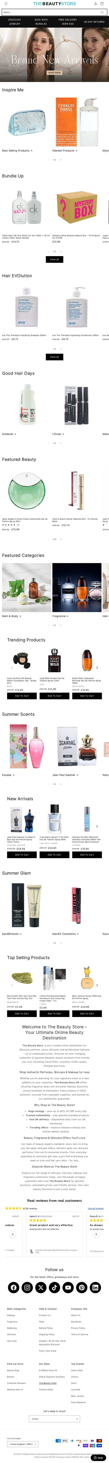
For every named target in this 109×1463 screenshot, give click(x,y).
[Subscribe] (77, 1419)
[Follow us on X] (41, 1287)
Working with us (15, 1389)
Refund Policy (46, 1328)
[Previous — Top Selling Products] (12, 985)
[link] (54, 1251)
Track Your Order (47, 1351)
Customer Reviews (16, 1383)
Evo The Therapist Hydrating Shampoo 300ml (24, 335)
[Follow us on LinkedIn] (95, 1287)
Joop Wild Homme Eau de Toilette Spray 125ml (52, 679)
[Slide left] (48, 160)
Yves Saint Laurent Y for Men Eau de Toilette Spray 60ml (54, 838)
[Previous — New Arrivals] (12, 826)
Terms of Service (79, 1334)
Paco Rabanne (78, 1402)
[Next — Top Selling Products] (97, 985)
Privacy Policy (78, 1328)
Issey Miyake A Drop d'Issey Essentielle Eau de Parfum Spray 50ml (25, 520)
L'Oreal (56, 434)
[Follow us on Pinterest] (81, 1287)
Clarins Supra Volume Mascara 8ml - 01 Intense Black (75, 520)
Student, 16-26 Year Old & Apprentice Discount (52, 1343)
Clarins (74, 1377)
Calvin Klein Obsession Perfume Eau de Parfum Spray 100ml (86, 680)
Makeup (11, 1315)
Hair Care (11, 1341)
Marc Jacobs (77, 1396)
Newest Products (63, 150)
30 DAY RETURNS (94, 21)
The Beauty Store (48, 1383)
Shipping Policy (47, 1334)
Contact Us (44, 1315)
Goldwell (7, 434)
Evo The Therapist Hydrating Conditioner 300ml (75, 335)
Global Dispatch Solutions (52, 1377)
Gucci (74, 1383)
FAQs (41, 1321)
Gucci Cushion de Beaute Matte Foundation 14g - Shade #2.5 (21, 680)
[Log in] (96, 4)
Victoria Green (46, 1389)
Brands (10, 1377)
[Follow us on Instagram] (27, 1287)
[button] (6, 4)
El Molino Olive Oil (48, 1370)
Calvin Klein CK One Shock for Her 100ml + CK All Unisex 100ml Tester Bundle (26, 236)
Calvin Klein (77, 1370)
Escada (6, 774)
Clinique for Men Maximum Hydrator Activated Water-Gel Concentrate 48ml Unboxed (86, 839)
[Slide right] (61, 160)
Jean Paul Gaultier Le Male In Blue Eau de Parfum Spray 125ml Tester (21, 839)
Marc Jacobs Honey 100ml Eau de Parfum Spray (87, 997)
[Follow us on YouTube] (68, 1287)
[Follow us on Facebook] (13, 1287)
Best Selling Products (15, 150)
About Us (75, 1315)
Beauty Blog (13, 1370)
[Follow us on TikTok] (54, 1287)
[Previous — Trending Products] (12, 667)
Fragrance (58, 616)
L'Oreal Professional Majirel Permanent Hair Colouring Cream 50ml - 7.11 (53, 998)
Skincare (11, 1334)
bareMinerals (10, 933)
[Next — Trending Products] (97, 667)
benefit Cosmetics (64, 933)
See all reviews (96, 1208)
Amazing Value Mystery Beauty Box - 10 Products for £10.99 (76, 236)
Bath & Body (10, 616)
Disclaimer (76, 1321)
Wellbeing (12, 1328)
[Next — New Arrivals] (97, 826)
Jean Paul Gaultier (63, 774)
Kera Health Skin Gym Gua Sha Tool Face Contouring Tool (21, 997)
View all (54, 259)
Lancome (75, 1389)
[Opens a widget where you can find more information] (98, 1458)
